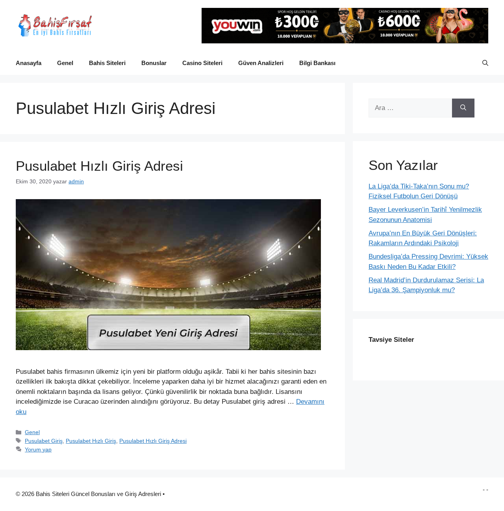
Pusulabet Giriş (44, 441)
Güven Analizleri (261, 63)
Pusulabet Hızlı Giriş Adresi (99, 165)
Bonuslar (154, 63)
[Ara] (463, 108)
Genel (65, 63)
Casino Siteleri (202, 63)
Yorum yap (38, 449)
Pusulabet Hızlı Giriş (91, 441)
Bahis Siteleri (107, 63)
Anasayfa (28, 63)
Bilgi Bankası (317, 63)
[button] (485, 63)
